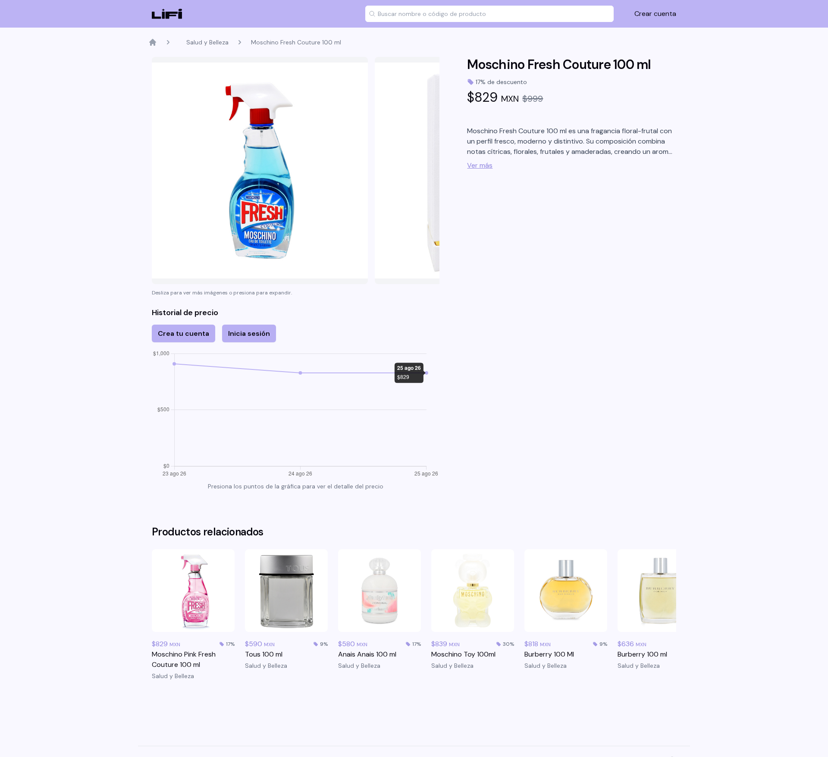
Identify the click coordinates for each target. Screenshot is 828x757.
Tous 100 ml (263, 654)
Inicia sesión (249, 333)
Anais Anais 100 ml (367, 654)
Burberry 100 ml (642, 654)
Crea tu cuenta (183, 333)
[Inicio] (152, 42)
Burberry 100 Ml (549, 654)
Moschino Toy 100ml (463, 654)
